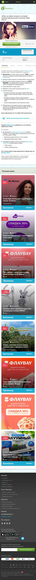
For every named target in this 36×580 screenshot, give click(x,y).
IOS (24, 71)
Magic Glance (6, 77)
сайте (27, 88)
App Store (5, 534)
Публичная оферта (7, 506)
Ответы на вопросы (7, 486)
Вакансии (4, 482)
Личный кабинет (34, 2)
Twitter (7, 523)
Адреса (12, 65)
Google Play (15, 534)
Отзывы (19, 65)
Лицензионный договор (8, 504)
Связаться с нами (6, 516)
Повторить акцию (11, 44)
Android (30, 71)
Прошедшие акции (7, 496)
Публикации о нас (7, 480)
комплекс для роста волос (18, 132)
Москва (18, 2)
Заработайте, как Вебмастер (10, 494)
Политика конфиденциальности (11, 508)
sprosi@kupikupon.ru (7, 514)
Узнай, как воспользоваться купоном (17, 118)
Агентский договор (7, 502)
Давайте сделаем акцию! (9, 492)
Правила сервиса (6, 484)
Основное (5, 65)
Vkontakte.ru (5, 523)
